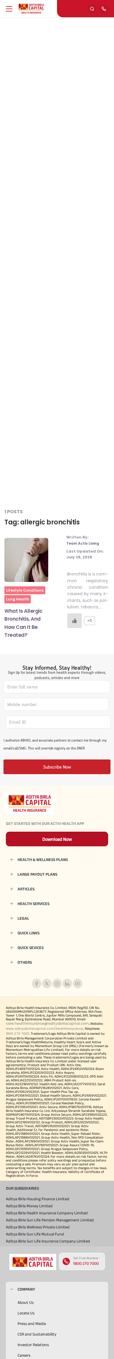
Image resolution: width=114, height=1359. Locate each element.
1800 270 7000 (86, 1263)
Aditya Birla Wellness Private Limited (38, 1227)
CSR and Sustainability (37, 1334)
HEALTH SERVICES (33, 903)
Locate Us (26, 1313)
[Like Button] (74, 620)
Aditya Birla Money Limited (29, 1205)
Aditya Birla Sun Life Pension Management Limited (50, 1220)
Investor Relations (33, 1344)
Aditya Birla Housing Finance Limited (37, 1198)
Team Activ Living (82, 543)
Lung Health (17, 599)
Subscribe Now (57, 767)
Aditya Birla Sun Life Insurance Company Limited (48, 1241)
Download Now (57, 839)
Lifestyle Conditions (25, 590)
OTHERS (25, 962)
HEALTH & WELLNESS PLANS (43, 859)
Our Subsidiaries (22, 1188)
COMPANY (26, 1289)
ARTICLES (26, 889)
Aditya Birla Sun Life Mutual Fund (35, 1234)
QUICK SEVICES (31, 947)
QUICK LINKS (28, 933)
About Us (26, 1302)
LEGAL (23, 918)
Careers (24, 1355)
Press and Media (32, 1323)
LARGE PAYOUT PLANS (37, 874)
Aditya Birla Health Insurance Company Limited (47, 1213)
